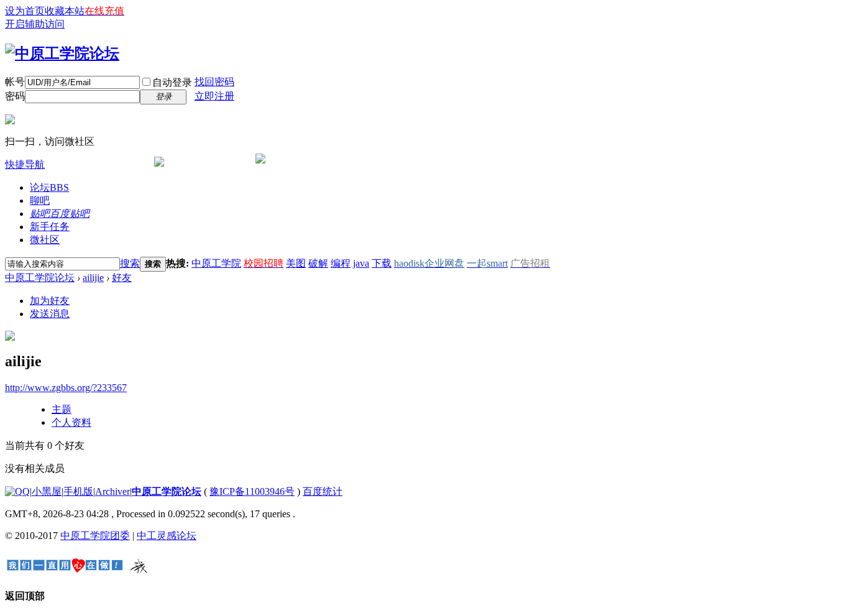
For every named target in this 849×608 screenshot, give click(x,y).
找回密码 (214, 81)
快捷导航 (25, 164)
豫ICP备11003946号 (252, 491)
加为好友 (50, 300)
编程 (341, 263)
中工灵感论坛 (166, 535)
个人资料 (71, 422)
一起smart (487, 263)
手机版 (78, 491)
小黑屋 (47, 491)
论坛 (49, 187)
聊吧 (40, 200)
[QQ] (17, 491)
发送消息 (50, 313)
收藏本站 (65, 11)
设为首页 (25, 11)
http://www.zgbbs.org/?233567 (66, 387)
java (361, 263)
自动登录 (172, 82)
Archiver (112, 491)
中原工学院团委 (95, 535)
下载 (382, 263)
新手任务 (50, 226)
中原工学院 (216, 263)
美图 (296, 263)
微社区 (45, 239)
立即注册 (214, 96)
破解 (318, 263)
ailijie (93, 277)
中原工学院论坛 (40, 277)
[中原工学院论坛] (62, 53)
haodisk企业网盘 (429, 263)
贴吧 (59, 213)
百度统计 (322, 491)
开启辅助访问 (35, 24)
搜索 (130, 263)
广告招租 (530, 263)
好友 (122, 277)
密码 (15, 96)
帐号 (15, 81)
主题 (61, 409)
